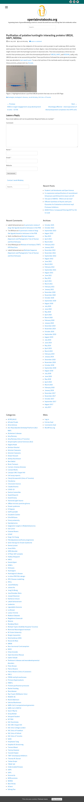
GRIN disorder (13, 551)
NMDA (10, 644)
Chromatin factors (14, 484)
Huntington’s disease (21, 97)
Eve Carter (11, 529)
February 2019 (49, 354)
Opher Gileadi (12, 658)
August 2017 (49, 404)
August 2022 (49, 259)
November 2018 (50, 362)
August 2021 (49, 273)
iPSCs (10, 582)
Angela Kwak (12, 445)
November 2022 (50, 253)
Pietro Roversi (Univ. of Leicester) (19, 672)
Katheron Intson (14, 599)
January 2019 (49, 357)
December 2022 (50, 250)
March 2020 (49, 317)
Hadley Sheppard (14, 557)
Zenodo (30, 63)
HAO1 (10, 559)
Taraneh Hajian (13, 753)
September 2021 (50, 270)
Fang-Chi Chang (13, 537)
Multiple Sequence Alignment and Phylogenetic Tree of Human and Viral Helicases (23, 239)
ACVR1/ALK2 (12, 419)
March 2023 (49, 242)
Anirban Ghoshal (13, 447)
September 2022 (50, 256)
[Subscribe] (74, 2)
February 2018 (49, 387)
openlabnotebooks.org (42, 19)
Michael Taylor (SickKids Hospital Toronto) (23, 627)
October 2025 (49, 225)
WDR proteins (13, 778)
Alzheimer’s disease (15, 433)
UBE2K (53, 54)
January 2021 (49, 289)
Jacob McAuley (33, 97)
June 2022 (48, 261)
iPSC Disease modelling (16, 579)
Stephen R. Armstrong (15, 744)
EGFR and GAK (13, 512)
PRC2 (10, 674)
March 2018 (49, 385)
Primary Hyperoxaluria (16, 680)
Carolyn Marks (13, 470)
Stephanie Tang (13, 742)
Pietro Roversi (13, 669)
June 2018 (48, 376)
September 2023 (50, 230)
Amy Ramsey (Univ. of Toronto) (19, 439)
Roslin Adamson (13, 700)
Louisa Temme (13, 613)
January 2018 (49, 390)
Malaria (10, 621)
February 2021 (49, 287)
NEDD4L (67, 54)
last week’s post (26, 60)
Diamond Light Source (15, 501)
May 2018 (48, 379)
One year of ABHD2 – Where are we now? (59, 199)
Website (9, 165)
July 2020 (48, 306)
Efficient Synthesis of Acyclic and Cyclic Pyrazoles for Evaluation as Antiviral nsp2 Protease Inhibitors (59, 204)
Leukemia (11, 604)
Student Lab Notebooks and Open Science (59, 190)
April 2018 (48, 382)
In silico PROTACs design (16, 576)
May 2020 (48, 312)
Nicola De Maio (13, 641)
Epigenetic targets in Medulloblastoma (21, 526)
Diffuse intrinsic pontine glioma (19, 503)
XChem (10, 786)
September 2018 (50, 368)
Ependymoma (13, 523)
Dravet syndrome (14, 506)
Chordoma (11, 481)
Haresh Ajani (12, 562)
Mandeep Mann (13, 624)
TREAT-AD (11, 764)
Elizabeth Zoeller (14, 515)
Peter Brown (12, 666)
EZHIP (10, 534)
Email (8, 158)
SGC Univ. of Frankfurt (15, 730)
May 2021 (48, 278)
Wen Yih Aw (12, 784)
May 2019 (48, 345)
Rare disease (12, 691)
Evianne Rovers (13, 531)
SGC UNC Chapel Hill (15, 725)
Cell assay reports (14, 475)
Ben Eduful (11, 461)
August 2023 (49, 233)
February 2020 (49, 320)
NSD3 (10, 649)
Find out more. (43, 799)
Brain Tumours (13, 464)
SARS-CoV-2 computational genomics (21, 705)
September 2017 (50, 401)
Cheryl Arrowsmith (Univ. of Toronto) (21, 478)
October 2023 (49, 228)
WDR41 (10, 781)
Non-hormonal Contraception (18, 646)
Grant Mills (12, 548)
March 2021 (49, 284)
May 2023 (48, 236)
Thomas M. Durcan (14, 758)
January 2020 (49, 323)
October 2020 (49, 298)
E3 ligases (11, 509)
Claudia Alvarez (13, 486)
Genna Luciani (13, 545)
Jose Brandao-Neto (15, 593)
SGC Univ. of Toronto (44, 97)
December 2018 (50, 359)
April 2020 (48, 315)
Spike (10, 739)
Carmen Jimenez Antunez (17, 467)
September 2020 (50, 301)
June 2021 (48, 275)
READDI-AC (12, 697)
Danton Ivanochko (14, 492)
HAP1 (58, 54)
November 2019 (50, 329)
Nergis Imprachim (14, 635)
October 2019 (49, 331)
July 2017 (48, 407)
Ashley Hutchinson (14, 459)
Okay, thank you (56, 799)
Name (8, 150)
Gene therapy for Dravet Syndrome (20, 543)
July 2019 (48, 340)
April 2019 (48, 348)
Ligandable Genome (15, 607)
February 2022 (49, 267)
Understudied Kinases (15, 767)
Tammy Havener (13, 750)
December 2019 (50, 326)
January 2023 (49, 247)
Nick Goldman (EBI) (15, 638)
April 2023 (48, 239)
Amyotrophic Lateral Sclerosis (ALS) (20, 442)
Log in (47, 419)
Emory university (14, 520)
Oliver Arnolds (13, 652)
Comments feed (50, 425)
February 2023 (49, 245)
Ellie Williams (12, 517)
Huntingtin (11, 97)
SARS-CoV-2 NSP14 (14, 708)
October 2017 (49, 399)
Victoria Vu (11, 775)
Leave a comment (36, 41)
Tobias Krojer (12, 761)
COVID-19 (11, 489)
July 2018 (48, 373)
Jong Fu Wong (13, 590)
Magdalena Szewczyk (15, 618)
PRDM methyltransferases (17, 677)
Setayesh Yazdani (14, 716)
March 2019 (49, 351)
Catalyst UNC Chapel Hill (16, 472)
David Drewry (12, 498)
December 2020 (50, 292)
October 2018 (49, 365)
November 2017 (50, 396)
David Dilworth (13, 495)
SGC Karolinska (13, 722)
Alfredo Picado (13, 422)
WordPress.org (50, 428)
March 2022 (49, 264)
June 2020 (48, 309)
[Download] (77, 2)
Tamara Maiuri (13, 747)
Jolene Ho (11, 587)
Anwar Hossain (13, 456)
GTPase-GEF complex (15, 554)
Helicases (11, 568)
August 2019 (49, 337)
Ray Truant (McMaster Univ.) (17, 694)
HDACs (10, 565)
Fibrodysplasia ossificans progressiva (21, 540)
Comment (9, 123)
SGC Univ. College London (17, 728)
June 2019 (48, 343)
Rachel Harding (13, 688)
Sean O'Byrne (12, 711)
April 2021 (48, 281)
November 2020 (50, 295)
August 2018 (49, 371)
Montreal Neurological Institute (19, 629)
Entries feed (49, 422)
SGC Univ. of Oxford (14, 733)
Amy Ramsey (12, 436)
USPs (9, 772)
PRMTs (10, 683)
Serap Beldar (12, 714)
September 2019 (50, 334)
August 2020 (49, 303)
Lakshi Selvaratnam (15, 601)
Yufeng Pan (11, 789)
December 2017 (50, 393)
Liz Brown (11, 610)
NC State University (14, 632)
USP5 (9, 770)
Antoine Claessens (14, 450)
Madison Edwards (14, 615)
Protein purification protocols (18, 686)
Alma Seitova (12, 425)
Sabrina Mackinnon (14, 702)
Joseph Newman (13, 596)
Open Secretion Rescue (16, 655)
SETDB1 (10, 719)
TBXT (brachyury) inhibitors (17, 756)
